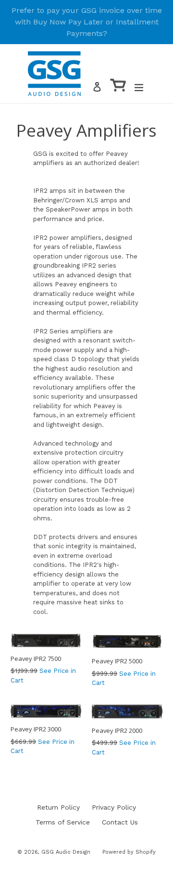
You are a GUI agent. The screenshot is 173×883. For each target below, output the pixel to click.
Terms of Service (63, 822)
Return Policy (58, 807)
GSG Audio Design (65, 852)
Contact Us (120, 822)
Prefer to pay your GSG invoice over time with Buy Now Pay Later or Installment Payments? (87, 22)
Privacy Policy (114, 807)
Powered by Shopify (129, 852)
